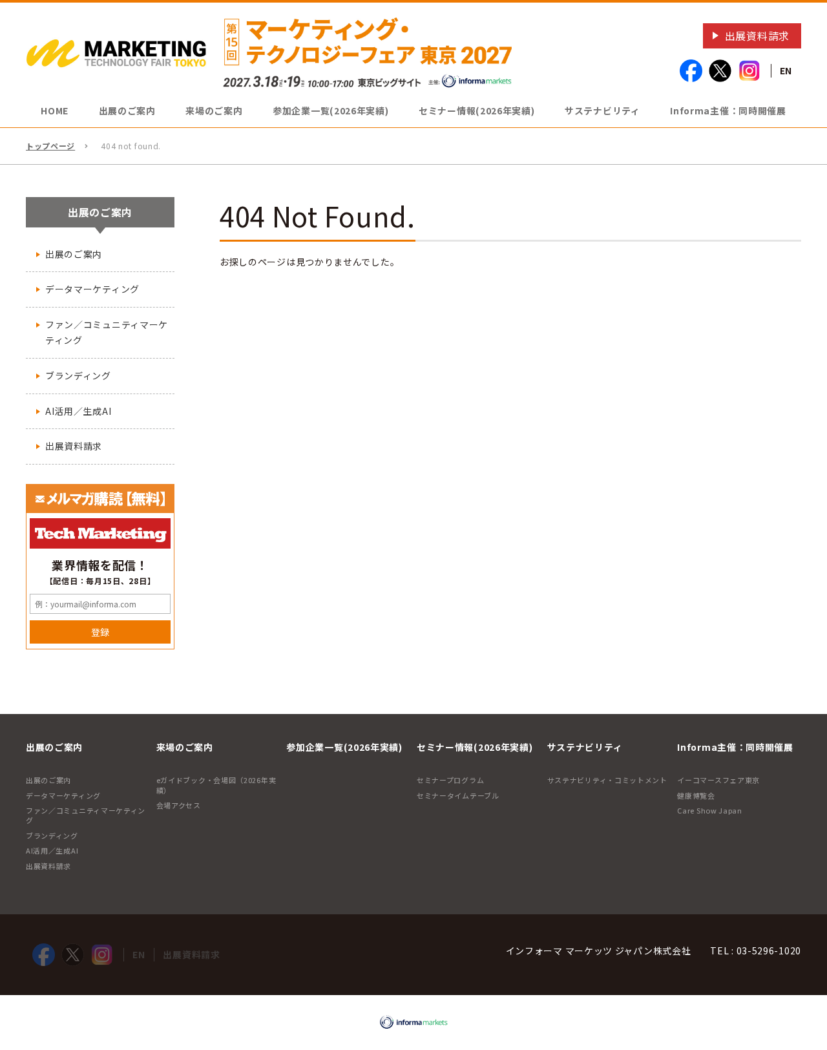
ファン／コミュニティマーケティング (106, 332)
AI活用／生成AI (78, 410)
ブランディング (78, 375)
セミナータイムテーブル (458, 795)
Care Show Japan (709, 810)
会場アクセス (178, 805)
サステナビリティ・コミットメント (607, 780)
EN (786, 70)
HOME (54, 110)
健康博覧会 (696, 795)
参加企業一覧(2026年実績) (331, 110)
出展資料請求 (757, 35)
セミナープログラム (450, 780)
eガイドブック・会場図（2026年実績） (216, 785)
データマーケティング (92, 288)
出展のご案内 (73, 253)
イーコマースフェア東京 (718, 780)
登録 (100, 631)
